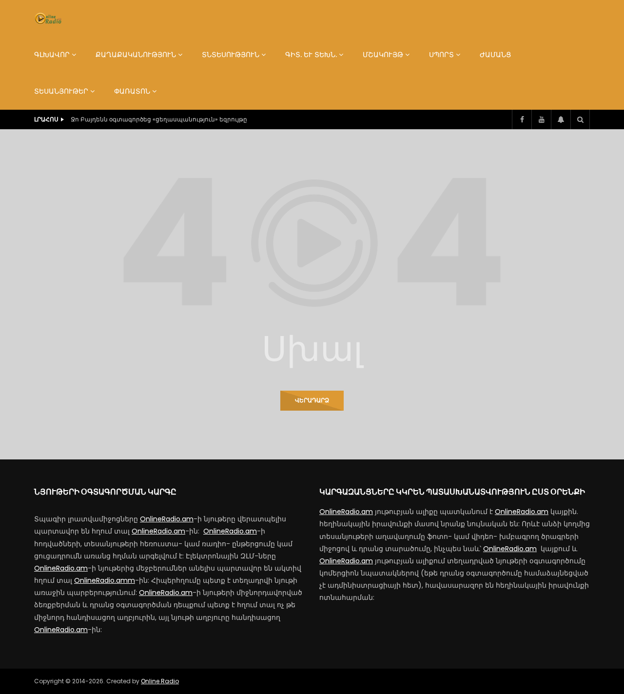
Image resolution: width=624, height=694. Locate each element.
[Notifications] (560, 119)
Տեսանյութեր (61, 91)
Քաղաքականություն (136, 54)
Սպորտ (441, 54)
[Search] (580, 119)
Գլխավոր (52, 54)
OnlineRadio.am (167, 519)
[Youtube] (541, 119)
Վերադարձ (312, 400)
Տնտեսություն (230, 54)
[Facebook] (521, 119)
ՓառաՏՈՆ (132, 91)
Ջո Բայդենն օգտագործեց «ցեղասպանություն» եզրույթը (159, 119)
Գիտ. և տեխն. (311, 54)
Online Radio (160, 681)
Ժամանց (495, 54)
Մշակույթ (383, 54)
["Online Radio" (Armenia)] (48, 18)
